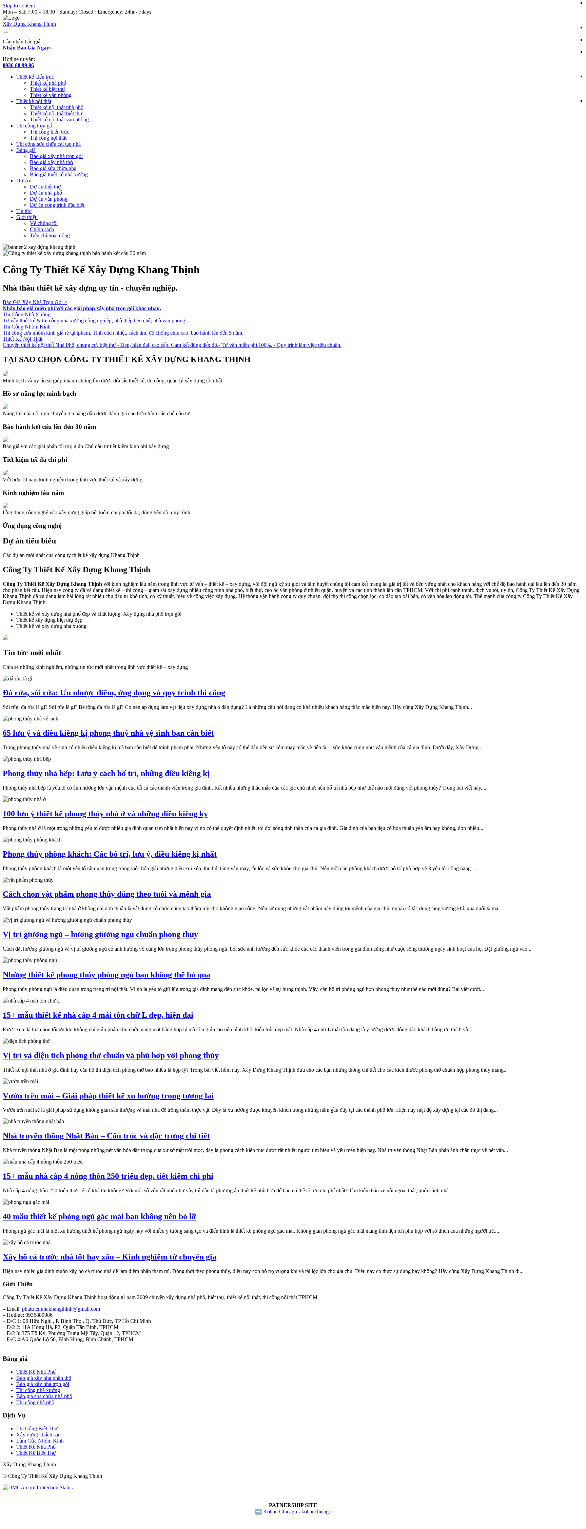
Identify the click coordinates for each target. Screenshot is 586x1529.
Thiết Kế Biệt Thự (36, 1453)
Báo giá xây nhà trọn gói (56, 156)
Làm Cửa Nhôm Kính (40, 1441)
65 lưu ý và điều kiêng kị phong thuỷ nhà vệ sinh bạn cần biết (108, 733)
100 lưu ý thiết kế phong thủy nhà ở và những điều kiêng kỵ (105, 813)
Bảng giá (26, 150)
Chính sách (42, 229)
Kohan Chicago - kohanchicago (297, 1511)
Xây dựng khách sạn (38, 1434)
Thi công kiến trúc (49, 132)
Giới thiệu (27, 217)
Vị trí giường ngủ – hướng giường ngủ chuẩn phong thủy (100, 934)
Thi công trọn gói (35, 125)
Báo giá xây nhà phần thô (43, 1378)
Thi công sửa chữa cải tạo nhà (48, 144)
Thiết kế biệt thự (47, 89)
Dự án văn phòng (48, 199)
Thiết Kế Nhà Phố (36, 1372)
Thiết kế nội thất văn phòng (59, 119)
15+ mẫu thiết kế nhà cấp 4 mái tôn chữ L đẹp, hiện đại (98, 1015)
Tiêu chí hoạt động (50, 235)
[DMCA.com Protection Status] (38, 1487)
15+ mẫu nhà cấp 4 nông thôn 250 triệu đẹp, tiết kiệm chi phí (108, 1176)
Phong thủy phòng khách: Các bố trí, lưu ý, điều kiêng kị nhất (110, 854)
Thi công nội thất (48, 138)
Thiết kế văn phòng (51, 95)
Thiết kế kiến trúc (35, 77)
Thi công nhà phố (35, 1402)
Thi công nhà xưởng (38, 1390)
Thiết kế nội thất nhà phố (56, 107)
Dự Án (24, 180)
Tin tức (24, 211)
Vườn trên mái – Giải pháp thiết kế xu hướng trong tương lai (108, 1095)
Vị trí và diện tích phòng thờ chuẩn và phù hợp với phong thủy (111, 1055)
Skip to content (19, 5)
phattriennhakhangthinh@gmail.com (61, 1309)
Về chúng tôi (44, 223)
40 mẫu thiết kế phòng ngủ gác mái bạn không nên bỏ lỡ (99, 1216)
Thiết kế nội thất (33, 101)
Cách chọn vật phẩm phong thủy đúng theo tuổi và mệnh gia (107, 894)
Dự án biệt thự (45, 187)
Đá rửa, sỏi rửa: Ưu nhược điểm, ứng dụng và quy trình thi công (114, 692)
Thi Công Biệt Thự (37, 1428)
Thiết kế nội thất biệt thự (56, 113)
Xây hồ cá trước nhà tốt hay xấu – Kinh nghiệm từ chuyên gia (109, 1256)
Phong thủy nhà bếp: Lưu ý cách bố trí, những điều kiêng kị (106, 773)
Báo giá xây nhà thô (51, 162)
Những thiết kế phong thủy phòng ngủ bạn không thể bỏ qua (106, 974)
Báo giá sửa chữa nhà (53, 168)
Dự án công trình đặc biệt (57, 205)
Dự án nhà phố (46, 193)
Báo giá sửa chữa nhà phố (44, 1396)
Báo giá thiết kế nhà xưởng (59, 174)
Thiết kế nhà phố (48, 83)
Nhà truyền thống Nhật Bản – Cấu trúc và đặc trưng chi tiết (106, 1135)
